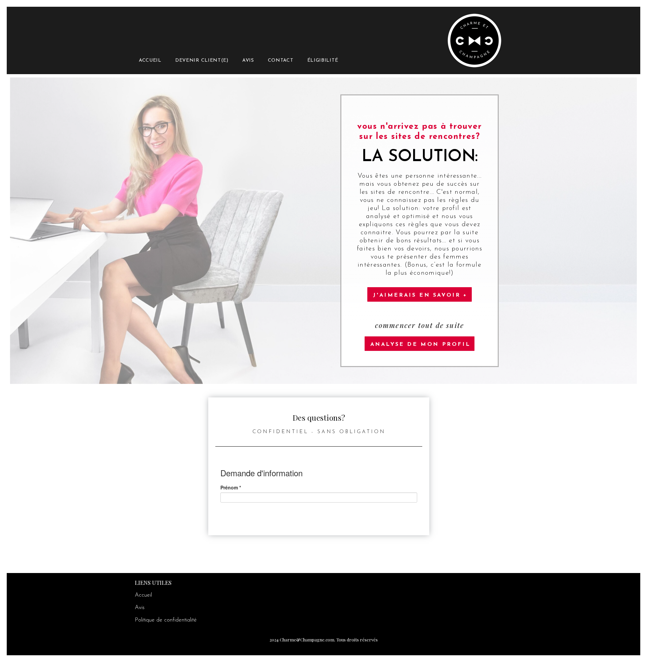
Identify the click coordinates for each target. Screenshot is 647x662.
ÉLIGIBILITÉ (322, 60)
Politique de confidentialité (166, 620)
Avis (140, 607)
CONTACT (281, 60)
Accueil (143, 595)
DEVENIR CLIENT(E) (201, 60)
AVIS (248, 60)
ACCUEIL (150, 60)
